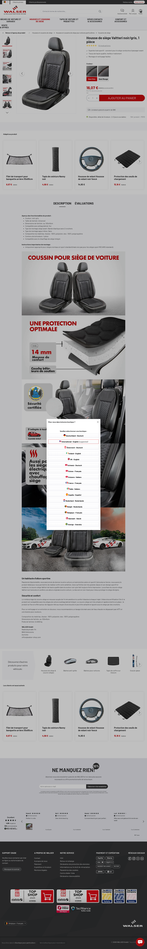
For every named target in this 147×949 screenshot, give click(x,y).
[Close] (98, 422)
